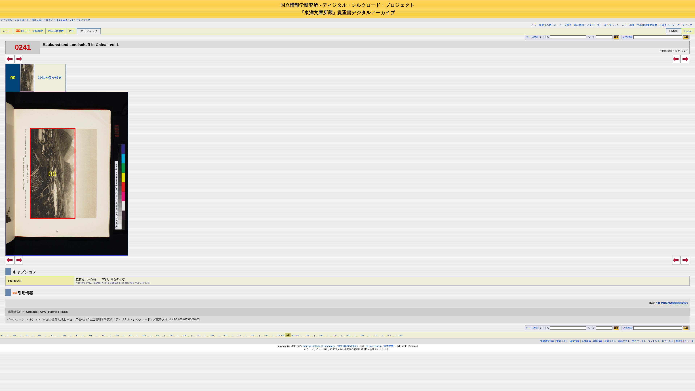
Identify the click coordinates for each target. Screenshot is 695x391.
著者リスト (610, 341)
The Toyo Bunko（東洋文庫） (380, 346)
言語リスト (624, 341)
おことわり (667, 341)
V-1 (71, 19)
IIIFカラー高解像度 (32, 31)
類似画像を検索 (50, 77)
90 (77, 335)
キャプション (611, 25)
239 (278, 335)
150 (157, 335)
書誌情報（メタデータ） (588, 25)
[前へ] (10, 62)
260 (321, 335)
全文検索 (627, 37)
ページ (591, 37)
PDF (71, 31)
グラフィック (83, 19)
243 (297, 335)
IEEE (64, 311)
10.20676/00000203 (672, 303)
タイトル (544, 37)
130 (130, 335)
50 (27, 335)
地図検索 (597, 341)
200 (225, 335)
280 (348, 335)
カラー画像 (628, 25)
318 (400, 335)
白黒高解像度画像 (647, 25)
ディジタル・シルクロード (15, 19)
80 (64, 335)
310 (389, 335)
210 (239, 335)
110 (103, 335)
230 (266, 335)
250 (307, 335)
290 (362, 335)
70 (52, 335)
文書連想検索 (547, 341)
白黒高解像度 (56, 31)
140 (144, 335)
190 (212, 335)
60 (39, 335)
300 (375, 335)
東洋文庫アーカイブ (42, 19)
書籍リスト (562, 341)
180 (198, 335)
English (688, 31)
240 (282, 335)
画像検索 (586, 341)
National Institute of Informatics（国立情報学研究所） (331, 346)
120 (117, 335)
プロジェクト (639, 341)
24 (2, 335)
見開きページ (667, 25)
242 (293, 335)
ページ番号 (565, 25)
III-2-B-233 (61, 19)
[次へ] (18, 62)
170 (184, 335)
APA (43, 311)
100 (90, 335)
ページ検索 (532, 37)
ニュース (689, 341)
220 (252, 335)
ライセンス (654, 341)
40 (14, 335)
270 (334, 335)
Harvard (53, 311)
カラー (6, 31)
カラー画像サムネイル (544, 25)
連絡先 (679, 341)
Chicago (32, 311)
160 (171, 335)
